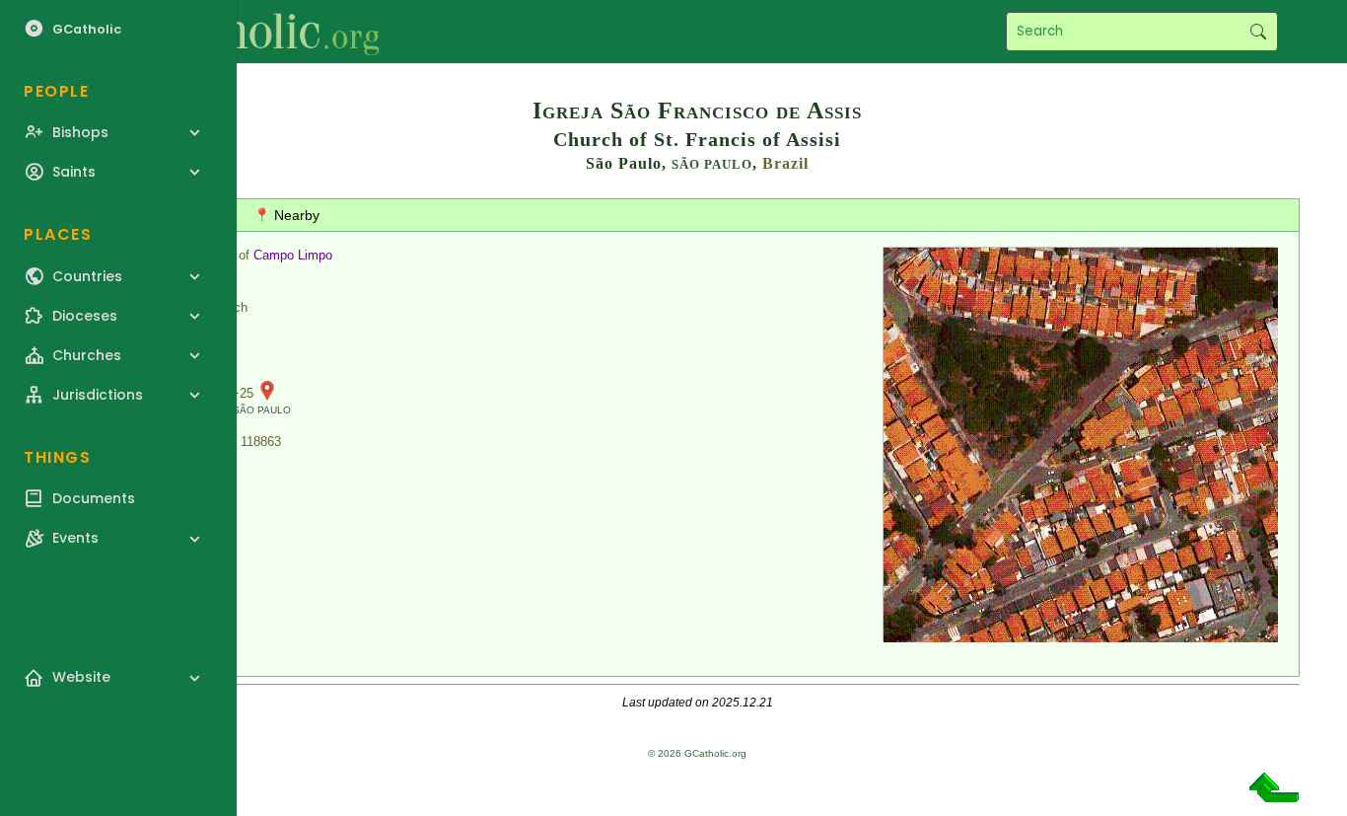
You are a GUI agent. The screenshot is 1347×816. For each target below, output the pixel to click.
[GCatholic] (243, 31)
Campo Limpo (292, 255)
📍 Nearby (286, 215)
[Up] (1274, 794)
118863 (261, 441)
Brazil (785, 163)
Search (1258, 31)
